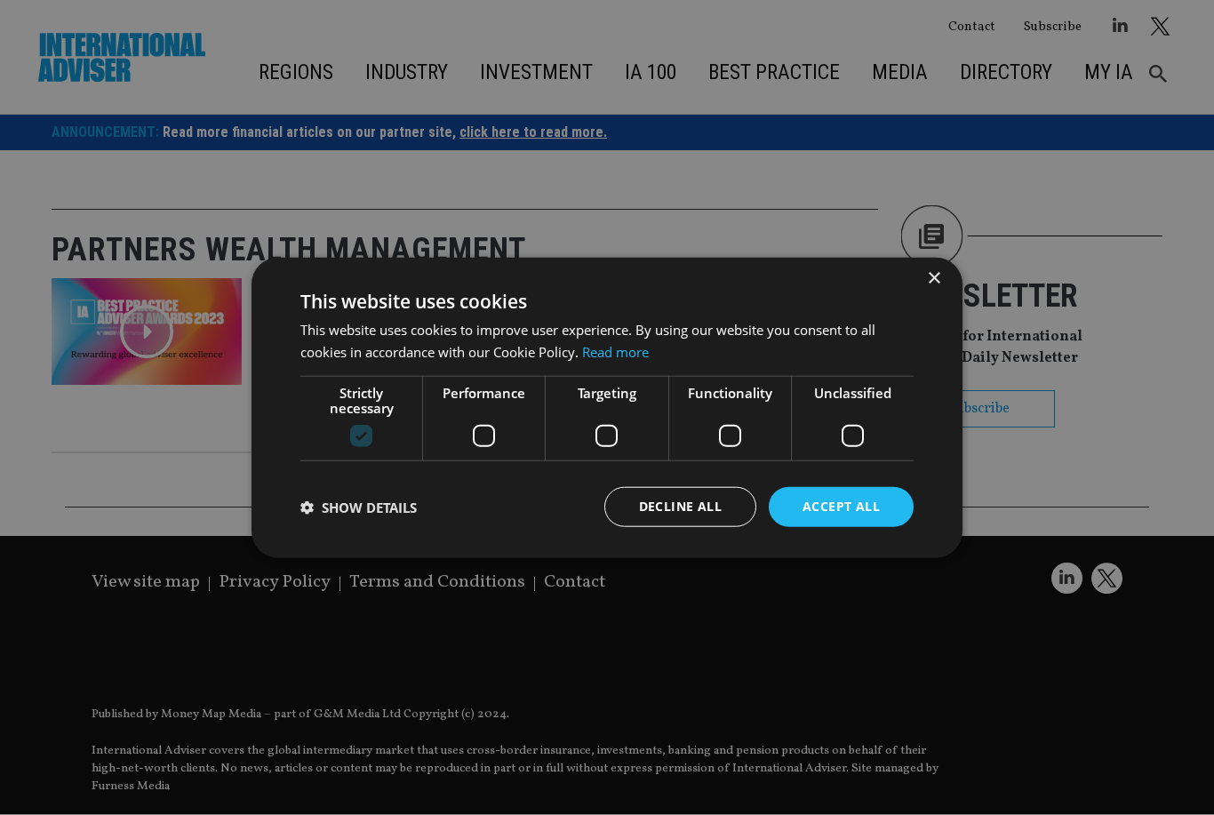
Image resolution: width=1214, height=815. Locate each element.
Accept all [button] (841, 506)
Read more (615, 351)
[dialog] (607, 407)
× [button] (933, 277)
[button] (358, 507)
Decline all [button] (680, 506)
